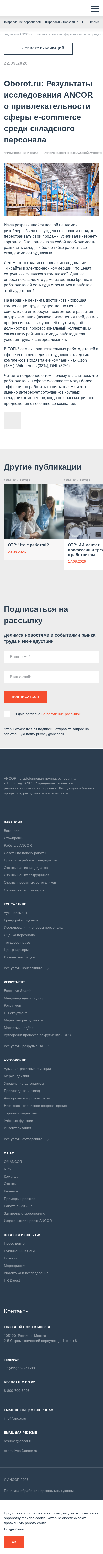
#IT (84, 22)
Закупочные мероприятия (25, 1213)
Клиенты (11, 1191)
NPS (7, 1169)
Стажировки (14, 838)
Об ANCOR (13, 1162)
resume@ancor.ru (18, 1441)
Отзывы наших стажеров (24, 890)
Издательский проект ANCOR (28, 1221)
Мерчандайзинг (17, 1076)
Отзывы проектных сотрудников (30, 882)
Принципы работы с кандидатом (30, 860)
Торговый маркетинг (20, 1113)
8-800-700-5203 (17, 1391)
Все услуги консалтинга (23, 968)
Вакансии (12, 831)
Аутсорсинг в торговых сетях (27, 1098)
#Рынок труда (17, 480)
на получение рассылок (61, 714)
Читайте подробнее (22, 375)
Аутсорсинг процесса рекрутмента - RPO (37, 1035)
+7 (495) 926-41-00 (19, 1368)
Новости (11, 1258)
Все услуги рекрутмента (23, 1046)
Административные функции (27, 1069)
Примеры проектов (19, 1199)
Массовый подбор (19, 1028)
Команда (11, 1176)
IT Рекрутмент (15, 1013)
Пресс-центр (14, 1243)
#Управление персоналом (22, 22)
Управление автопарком (24, 1083)
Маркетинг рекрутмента (23, 1020)
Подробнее (14, 1529)
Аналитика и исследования (26, 1273)
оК (14, 1542)
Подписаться (25, 697)
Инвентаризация (17, 1128)
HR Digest (12, 1280)
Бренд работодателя (21, 920)
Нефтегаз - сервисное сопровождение (35, 1106)
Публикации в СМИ (19, 1251)
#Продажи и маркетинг (61, 22)
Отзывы (10, 1184)
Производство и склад (22, 1091)
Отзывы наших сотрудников (26, 875)
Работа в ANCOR (18, 845)
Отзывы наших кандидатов (26, 868)
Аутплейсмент (15, 913)
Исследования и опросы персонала (33, 927)
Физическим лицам (19, 957)
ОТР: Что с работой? (28, 545)
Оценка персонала (19, 935)
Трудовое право (17, 942)
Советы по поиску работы (25, 853)
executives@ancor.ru (20, 1451)
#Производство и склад (21, 153)
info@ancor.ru (15, 1418)
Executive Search (18, 991)
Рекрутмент (13, 1005)
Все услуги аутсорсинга (23, 1139)
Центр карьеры (16, 950)
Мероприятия (15, 1266)
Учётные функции (18, 1121)
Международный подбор (24, 998)
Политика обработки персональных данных (40, 1491)
